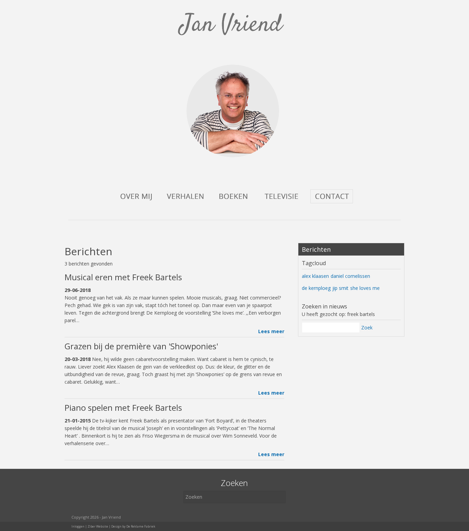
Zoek (367, 327)
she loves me (365, 288)
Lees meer (271, 331)
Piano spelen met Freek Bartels (123, 407)
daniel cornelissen (350, 276)
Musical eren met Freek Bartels (123, 277)
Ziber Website (98, 526)
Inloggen (77, 526)
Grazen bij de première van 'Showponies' (141, 346)
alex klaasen (315, 276)
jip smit (340, 288)
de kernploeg (316, 288)
